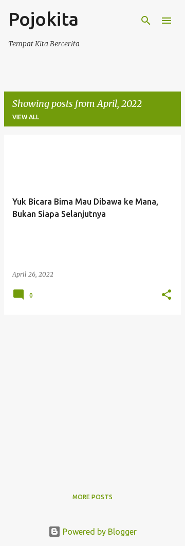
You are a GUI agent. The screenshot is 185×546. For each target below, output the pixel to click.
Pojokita (43, 18)
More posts (92, 497)
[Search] (146, 20)
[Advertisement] (92, 395)
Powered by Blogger (99, 531)
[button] (166, 295)
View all (25, 117)
